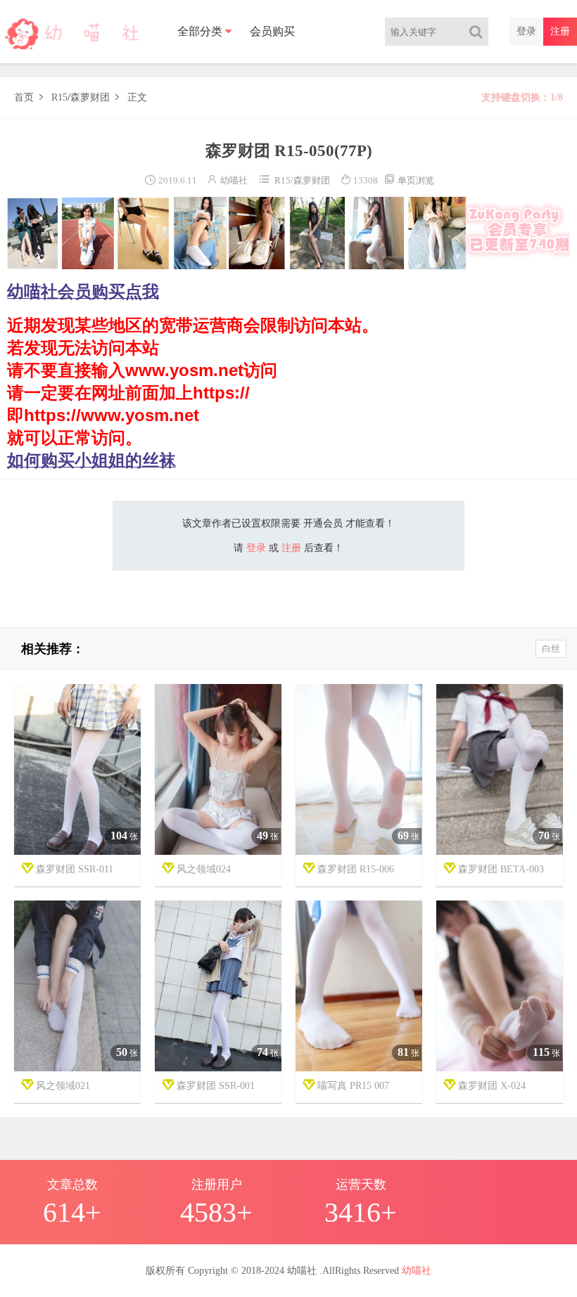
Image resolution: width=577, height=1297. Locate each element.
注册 (560, 31)
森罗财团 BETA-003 (501, 869)
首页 (24, 97)
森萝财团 (90, 97)
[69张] (359, 770)
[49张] (218, 770)
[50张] (77, 986)
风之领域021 (63, 1085)
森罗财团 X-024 (492, 1085)
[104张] (77, 770)
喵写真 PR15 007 (353, 1085)
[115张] (499, 986)
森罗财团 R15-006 (355, 869)
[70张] (499, 770)
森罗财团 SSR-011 (74, 869)
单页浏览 (408, 180)
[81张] (359, 986)
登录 (526, 31)
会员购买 (272, 31)
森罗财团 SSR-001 (216, 1085)
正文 (137, 97)
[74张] (218, 986)
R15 (59, 97)
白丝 (551, 648)
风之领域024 (204, 869)
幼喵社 (234, 180)
